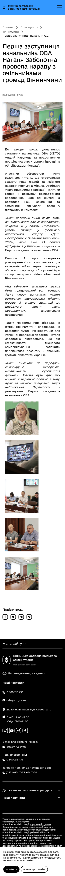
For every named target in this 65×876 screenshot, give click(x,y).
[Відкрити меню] (59, 7)
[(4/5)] (21, 534)
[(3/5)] (21, 496)
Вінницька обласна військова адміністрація (24, 7)
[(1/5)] (21, 418)
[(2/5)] (21, 457)
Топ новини (10, 31)
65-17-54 (31, 772)
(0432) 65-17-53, (16, 772)
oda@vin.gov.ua (16, 746)
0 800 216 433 (14, 759)
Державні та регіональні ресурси (27, 790)
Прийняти (11, 869)
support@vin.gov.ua (40, 824)
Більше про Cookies (34, 869)
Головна (8, 27)
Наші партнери (13, 797)
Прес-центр (29, 27)
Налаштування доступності (28, 673)
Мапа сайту (12, 643)
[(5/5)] (21, 573)
